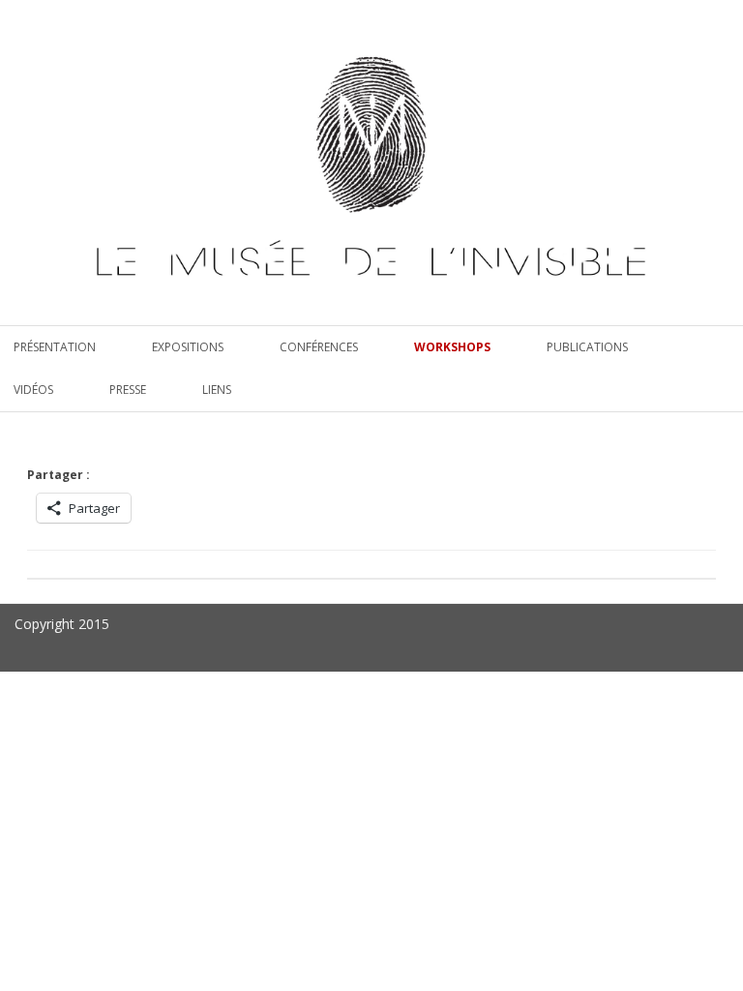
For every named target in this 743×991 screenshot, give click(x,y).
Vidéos (33, 389)
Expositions (187, 347)
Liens (216, 389)
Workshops (452, 347)
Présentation (55, 347)
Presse (127, 389)
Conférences (319, 347)
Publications (587, 347)
